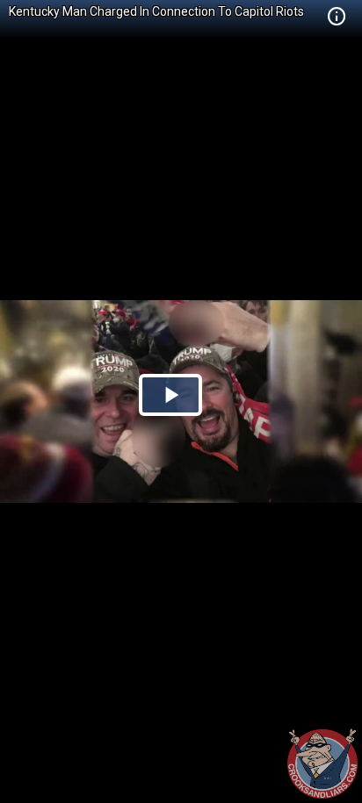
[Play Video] (170, 395)
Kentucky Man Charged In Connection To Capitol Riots (156, 11)
